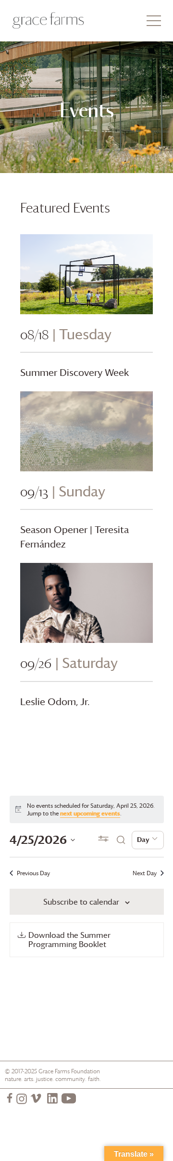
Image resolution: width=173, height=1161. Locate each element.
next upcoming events (90, 813)
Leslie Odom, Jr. (55, 701)
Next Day (145, 873)
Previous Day (33, 873)
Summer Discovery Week (74, 372)
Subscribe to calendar (81, 901)
